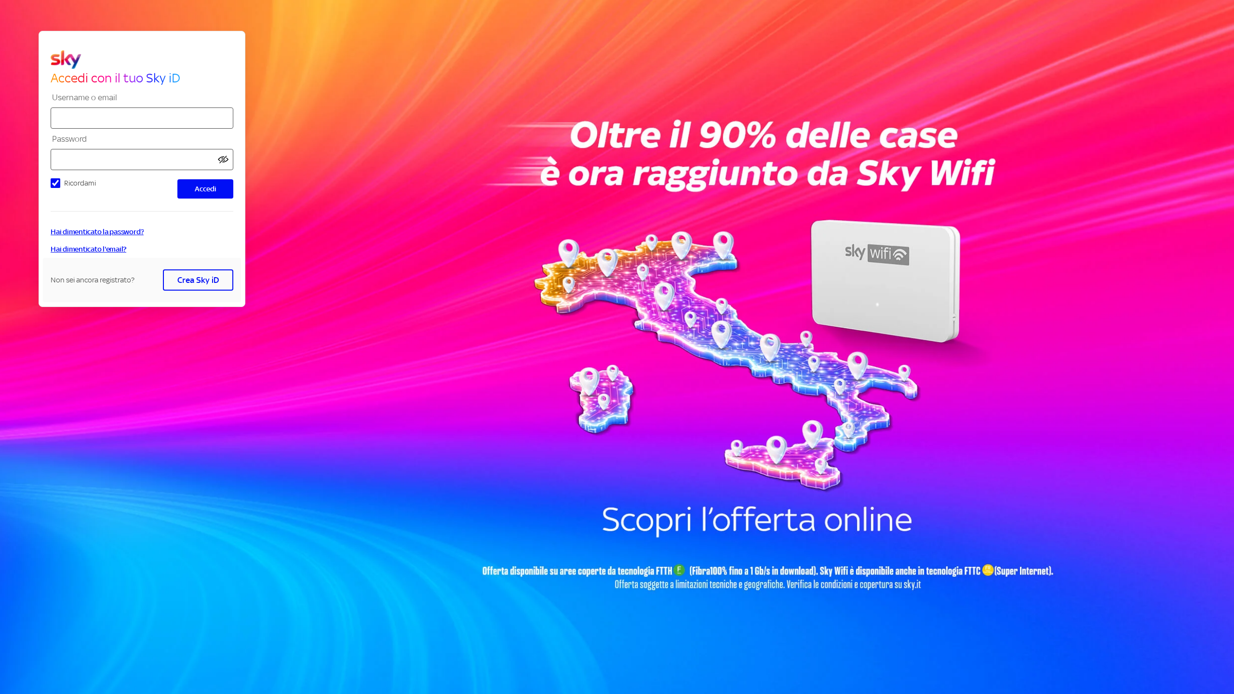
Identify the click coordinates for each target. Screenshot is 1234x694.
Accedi (205, 189)
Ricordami (80, 183)
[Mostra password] (223, 160)
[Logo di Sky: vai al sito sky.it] (146, 59)
